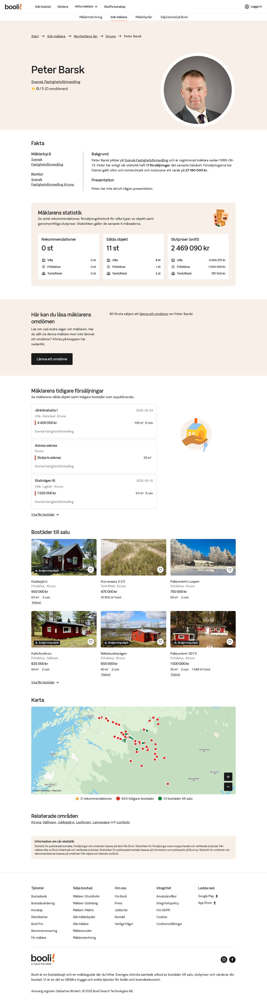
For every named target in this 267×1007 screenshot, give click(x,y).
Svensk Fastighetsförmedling (55, 81)
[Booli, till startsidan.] (13, 7)
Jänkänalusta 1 (46, 410)
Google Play (206, 896)
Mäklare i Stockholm (86, 896)
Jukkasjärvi (66, 822)
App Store (205, 903)
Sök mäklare (119, 17)
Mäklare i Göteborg (85, 903)
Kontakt (120, 917)
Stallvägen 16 (45, 480)
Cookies (161, 917)
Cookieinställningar (169, 924)
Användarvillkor (166, 896)
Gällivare (49, 822)
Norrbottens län (85, 36)
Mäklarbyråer (144, 17)
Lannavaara (101, 822)
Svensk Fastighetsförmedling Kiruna (52, 181)
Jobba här (121, 910)
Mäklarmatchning (90, 17)
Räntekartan (39, 917)
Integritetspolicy (167, 903)
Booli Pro (37, 924)
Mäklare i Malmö (83, 910)
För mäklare (38, 938)
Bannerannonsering (44, 931)
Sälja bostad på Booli (174, 17)
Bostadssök (39, 896)
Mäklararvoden (82, 931)
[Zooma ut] (228, 787)
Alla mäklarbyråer (84, 917)
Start (35, 36)
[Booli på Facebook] (232, 959)
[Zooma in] (228, 777)
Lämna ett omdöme (52, 359)
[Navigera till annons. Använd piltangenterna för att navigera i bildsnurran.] (64, 557)
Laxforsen (83, 822)
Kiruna (111, 36)
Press (118, 903)
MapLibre (56, 790)
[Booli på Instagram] (224, 959)
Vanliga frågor (124, 924)
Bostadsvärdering (43, 903)
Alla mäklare (81, 924)
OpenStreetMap (42, 790)
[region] (133, 750)
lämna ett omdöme (154, 314)
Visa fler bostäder (43, 514)
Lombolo (123, 822)
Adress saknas (46, 445)
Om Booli (121, 896)
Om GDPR (163, 910)
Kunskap (37, 910)
